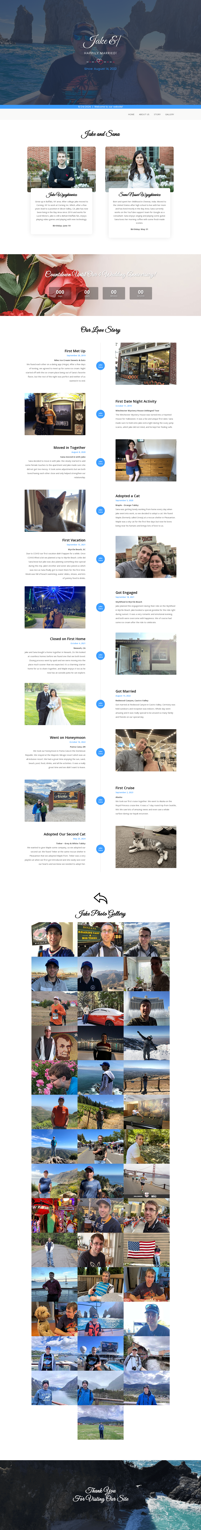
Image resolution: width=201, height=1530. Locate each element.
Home (131, 114)
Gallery (169, 114)
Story (157, 114)
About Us (144, 114)
